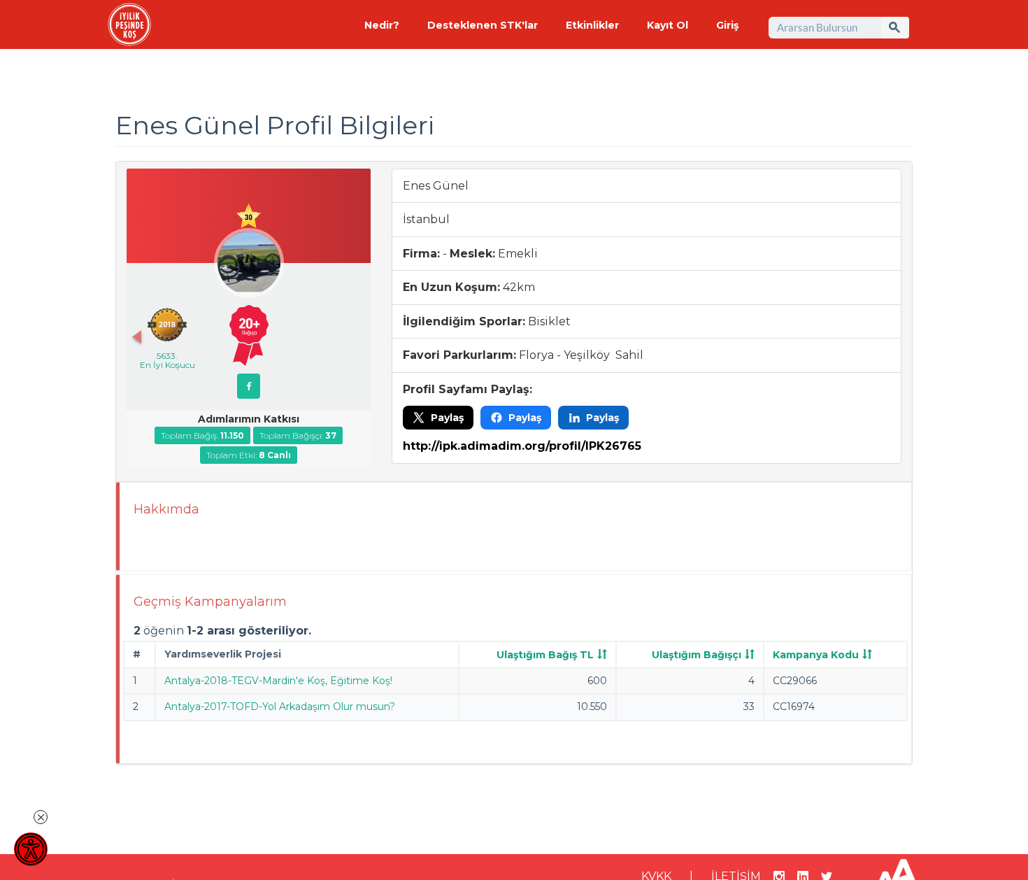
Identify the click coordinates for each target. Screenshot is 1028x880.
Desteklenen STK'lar (482, 25)
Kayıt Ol (667, 25)
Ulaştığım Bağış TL (545, 654)
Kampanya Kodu (816, 654)
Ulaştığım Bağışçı (696, 654)
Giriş (727, 25)
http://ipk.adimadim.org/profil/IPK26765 (522, 446)
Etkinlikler (592, 25)
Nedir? (381, 25)
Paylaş (447, 417)
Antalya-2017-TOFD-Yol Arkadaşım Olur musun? (279, 706)
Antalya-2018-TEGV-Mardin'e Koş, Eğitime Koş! (278, 680)
